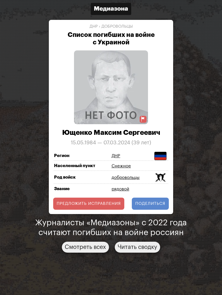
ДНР (94, 26)
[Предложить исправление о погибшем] (143, 119)
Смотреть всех (85, 247)
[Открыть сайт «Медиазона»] (111, 9)
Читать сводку (137, 247)
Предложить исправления (89, 204)
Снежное (121, 166)
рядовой (120, 189)
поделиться (150, 204)
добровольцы (117, 26)
